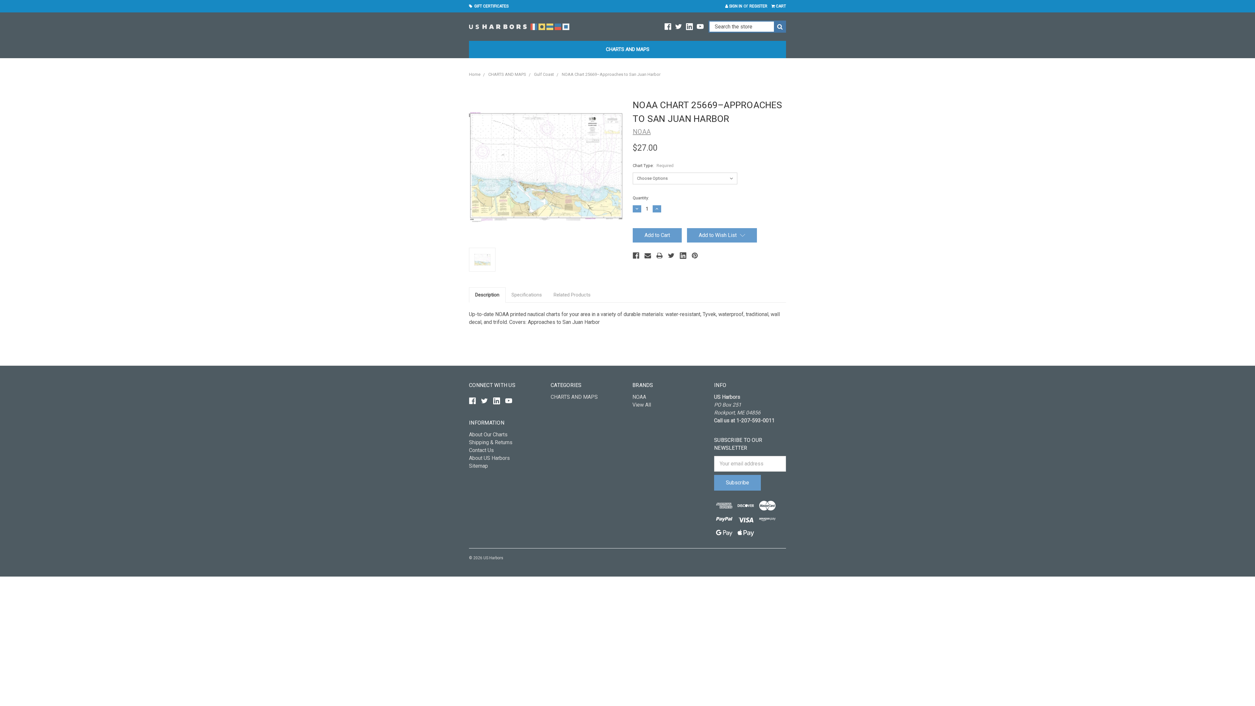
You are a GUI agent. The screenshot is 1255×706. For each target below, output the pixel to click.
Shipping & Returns (490, 442)
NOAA (639, 397)
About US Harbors (489, 458)
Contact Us (481, 450)
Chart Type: (653, 165)
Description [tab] (487, 295)
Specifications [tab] (526, 295)
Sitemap (478, 466)
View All (641, 405)
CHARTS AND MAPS (627, 49)
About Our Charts (488, 434)
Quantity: (641, 197)
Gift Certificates (490, 6)
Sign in (735, 6)
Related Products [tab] (572, 295)
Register (758, 6)
